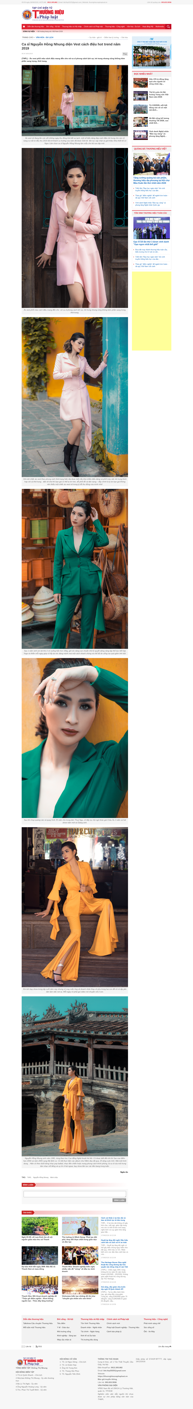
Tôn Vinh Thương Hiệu (90, 1323)
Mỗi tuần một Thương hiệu (34, 1327)
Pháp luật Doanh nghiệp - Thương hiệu (123, 1327)
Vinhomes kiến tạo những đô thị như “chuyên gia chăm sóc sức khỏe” (78, 1297)
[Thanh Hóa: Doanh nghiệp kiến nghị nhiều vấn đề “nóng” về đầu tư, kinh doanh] (80, 1255)
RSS (40, 1347)
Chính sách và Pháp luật (93, 27)
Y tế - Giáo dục (63, 1327)
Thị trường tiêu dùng (89, 1340)
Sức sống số (149, 1327)
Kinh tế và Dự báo (88, 1335)
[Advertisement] (151, 311)
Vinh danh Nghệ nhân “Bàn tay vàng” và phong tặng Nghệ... (159, 133)
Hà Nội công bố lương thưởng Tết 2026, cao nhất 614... (159, 120)
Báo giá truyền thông (107, 1379)
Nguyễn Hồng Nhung (40, 1177)
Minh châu (54, 1177)
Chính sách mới (113, 1323)
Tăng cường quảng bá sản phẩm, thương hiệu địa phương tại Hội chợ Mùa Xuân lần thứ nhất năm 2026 (151, 180)
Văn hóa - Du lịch (133, 27)
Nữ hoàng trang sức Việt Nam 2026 (50, 31)
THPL (29, 1177)
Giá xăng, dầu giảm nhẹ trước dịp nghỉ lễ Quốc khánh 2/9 (113, 1288)
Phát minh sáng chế (152, 1323)
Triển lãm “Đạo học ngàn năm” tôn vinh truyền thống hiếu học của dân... (150, 189)
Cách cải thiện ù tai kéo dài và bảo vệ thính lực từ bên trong (113, 1219)
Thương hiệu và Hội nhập (72, 27)
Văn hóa (124, 37)
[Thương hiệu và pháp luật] (30, 1362)
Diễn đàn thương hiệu (35, 27)
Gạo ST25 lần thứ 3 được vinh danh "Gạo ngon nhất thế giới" (151, 243)
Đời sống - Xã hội (53, 27)
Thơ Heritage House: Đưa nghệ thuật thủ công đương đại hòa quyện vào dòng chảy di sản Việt (114, 1264)
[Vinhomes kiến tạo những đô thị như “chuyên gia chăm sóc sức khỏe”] (80, 1285)
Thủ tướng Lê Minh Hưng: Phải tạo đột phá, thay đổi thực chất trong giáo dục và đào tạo (79, 1239)
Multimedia (160, 27)
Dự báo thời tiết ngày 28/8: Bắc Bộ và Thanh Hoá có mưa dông (38, 1268)
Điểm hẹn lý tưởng (111, 37)
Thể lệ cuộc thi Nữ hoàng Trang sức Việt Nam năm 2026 (158, 94)
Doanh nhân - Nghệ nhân (91, 1327)
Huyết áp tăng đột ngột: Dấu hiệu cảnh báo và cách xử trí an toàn (114, 1241)
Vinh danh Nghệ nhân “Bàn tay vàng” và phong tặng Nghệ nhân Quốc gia (150, 204)
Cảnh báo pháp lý (114, 1331)
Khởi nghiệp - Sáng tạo (66, 1335)
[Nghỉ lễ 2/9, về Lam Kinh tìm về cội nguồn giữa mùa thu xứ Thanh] (40, 1226)
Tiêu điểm (61, 1323)
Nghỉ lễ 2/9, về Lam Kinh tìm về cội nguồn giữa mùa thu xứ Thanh (37, 1238)
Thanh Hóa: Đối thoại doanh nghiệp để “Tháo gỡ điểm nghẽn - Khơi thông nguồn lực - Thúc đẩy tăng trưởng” (39, 1298)
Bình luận (119, 1200)
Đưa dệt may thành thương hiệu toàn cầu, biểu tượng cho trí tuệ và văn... (151, 251)
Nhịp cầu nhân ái (64, 1340)
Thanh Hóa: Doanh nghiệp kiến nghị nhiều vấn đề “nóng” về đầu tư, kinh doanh (78, 1269)
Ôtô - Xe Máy (149, 1331)
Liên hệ (28, 1347)
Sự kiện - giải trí (95, 37)
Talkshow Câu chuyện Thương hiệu (38, 1323)
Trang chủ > (28, 37)
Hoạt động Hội (147, 27)
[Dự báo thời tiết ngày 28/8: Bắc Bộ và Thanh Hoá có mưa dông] (40, 1255)
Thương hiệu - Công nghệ (115, 27)
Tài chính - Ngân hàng (90, 1331)
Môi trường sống (64, 1331)
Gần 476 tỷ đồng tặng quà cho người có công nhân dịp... (159, 81)
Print (125, 54)
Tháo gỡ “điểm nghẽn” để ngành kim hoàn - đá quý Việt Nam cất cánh (151, 197)
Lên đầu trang (163, 1347)
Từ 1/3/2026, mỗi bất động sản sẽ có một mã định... (158, 107)
